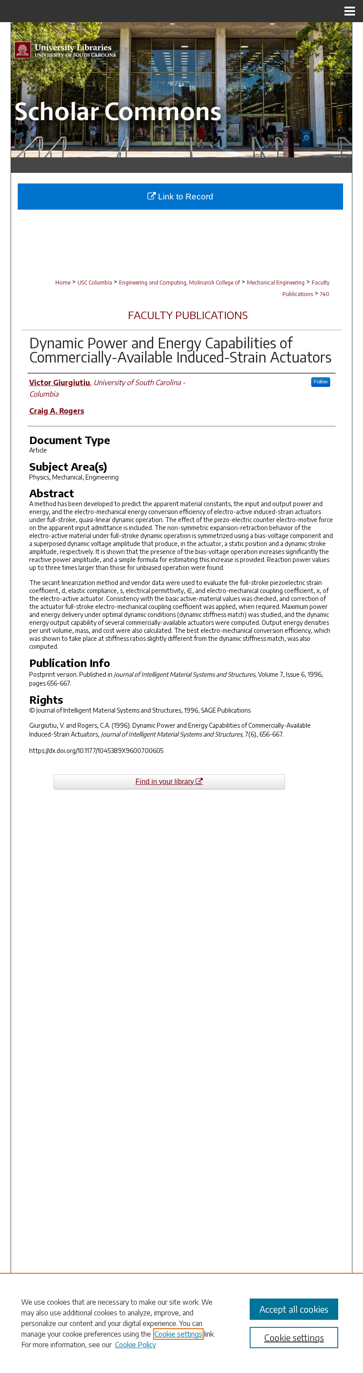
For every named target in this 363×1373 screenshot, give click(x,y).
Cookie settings (178, 1334)
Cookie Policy (135, 1344)
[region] (181, 1323)
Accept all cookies (293, 1308)
